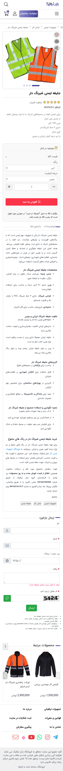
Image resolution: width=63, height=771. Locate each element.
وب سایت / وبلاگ (51, 553)
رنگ (55, 162)
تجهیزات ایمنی (50, 27)
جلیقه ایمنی (26, 503)
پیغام (55, 568)
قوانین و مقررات (53, 718)
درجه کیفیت (51, 173)
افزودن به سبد (30, 202)
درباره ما (27, 709)
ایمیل (55, 538)
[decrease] (53, 187)
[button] (57, 675)
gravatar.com (22, 623)
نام (58, 523)
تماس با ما (55, 727)
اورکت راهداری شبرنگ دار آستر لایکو (17, 684)
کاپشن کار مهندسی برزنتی (46, 684)
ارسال (31, 608)
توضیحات (49, 226)
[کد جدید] (7, 598)
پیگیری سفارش (23, 727)
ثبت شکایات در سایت (20, 718)
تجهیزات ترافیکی (52, 709)
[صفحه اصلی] (62, 27)
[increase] (9, 187)
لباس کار (36, 27)
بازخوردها (35, 226)
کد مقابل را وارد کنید (48, 591)
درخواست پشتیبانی (28, 13)
